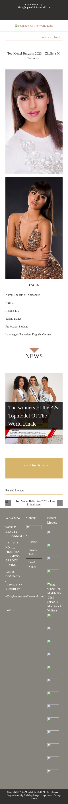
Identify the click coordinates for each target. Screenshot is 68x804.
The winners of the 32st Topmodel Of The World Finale (34, 416)
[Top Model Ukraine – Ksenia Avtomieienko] (53, 536)
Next (57, 37)
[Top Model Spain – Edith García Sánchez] (53, 749)
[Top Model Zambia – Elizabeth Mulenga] (53, 697)
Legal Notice (32, 564)
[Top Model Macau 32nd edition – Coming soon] (53, 684)
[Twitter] (6, 625)
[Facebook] (11, 619)
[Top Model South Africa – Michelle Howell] (53, 775)
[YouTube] (16, 619)
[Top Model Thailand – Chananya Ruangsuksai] (53, 736)
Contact (32, 541)
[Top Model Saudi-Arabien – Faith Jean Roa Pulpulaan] (53, 632)
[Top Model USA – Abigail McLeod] (53, 723)
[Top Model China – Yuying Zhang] (53, 549)
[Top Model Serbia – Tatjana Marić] (53, 619)
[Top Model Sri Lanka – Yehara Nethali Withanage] (53, 762)
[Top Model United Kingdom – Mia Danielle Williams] (55, 597)
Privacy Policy (32, 552)
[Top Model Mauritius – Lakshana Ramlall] (53, 658)
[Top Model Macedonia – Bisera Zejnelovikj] (53, 645)
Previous (46, 37)
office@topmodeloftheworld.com (34, 7)
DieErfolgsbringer (32, 795)
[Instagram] (6, 619)
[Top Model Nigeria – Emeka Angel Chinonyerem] (53, 575)
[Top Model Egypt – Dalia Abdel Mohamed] (53, 671)
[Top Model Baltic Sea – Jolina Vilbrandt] (53, 562)
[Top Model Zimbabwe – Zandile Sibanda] (53, 710)
